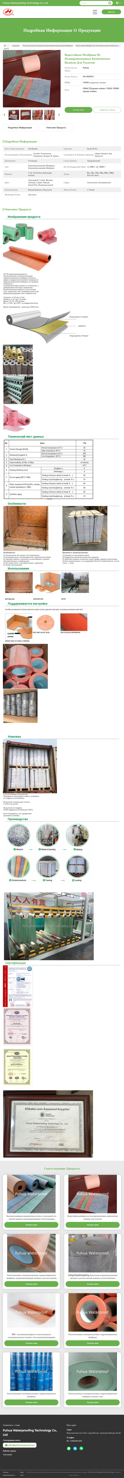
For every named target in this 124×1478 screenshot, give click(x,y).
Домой (6, 45)
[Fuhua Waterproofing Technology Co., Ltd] (16, 12)
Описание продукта (56, 127)
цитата (111, 12)
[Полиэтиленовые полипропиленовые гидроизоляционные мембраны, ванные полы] (92, 1371)
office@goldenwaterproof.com (21, 1445)
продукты (15, 46)
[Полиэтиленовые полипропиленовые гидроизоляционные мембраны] (92, 1312)
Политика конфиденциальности (9, 1473)
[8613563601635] (69, 1448)
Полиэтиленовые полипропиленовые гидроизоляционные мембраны (92, 1335)
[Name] (109, 3)
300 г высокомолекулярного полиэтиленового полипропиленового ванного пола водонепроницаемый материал (31, 1336)
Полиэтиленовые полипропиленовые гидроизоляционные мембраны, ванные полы (92, 1395)
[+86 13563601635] (75, 1448)
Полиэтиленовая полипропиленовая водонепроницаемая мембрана (48, 46)
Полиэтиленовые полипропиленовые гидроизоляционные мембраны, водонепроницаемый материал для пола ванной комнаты (31, 1277)
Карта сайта (22, 1473)
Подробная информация (20, 127)
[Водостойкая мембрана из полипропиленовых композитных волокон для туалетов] (32, 78)
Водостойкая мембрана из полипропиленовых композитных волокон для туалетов (92, 1217)
